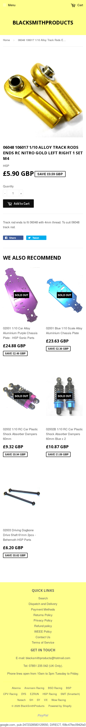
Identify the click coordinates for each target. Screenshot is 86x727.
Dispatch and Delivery (43, 604)
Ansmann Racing (34, 688)
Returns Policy (43, 615)
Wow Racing (58, 700)
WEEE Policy (43, 631)
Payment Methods (43, 609)
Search (43, 598)
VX (46, 700)
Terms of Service (43, 642)
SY (38, 700)
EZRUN (34, 694)
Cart (80, 5)
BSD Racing (55, 688)
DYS (23, 694)
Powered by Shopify (60, 706)
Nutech (21, 700)
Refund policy (43, 626)
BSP (68, 688)
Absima (16, 688)
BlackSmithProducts (43, 22)
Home (6, 40)
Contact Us (43, 637)
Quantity (8, 186)
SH (31, 700)
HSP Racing (50, 694)
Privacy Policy (43, 620)
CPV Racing (10, 694)
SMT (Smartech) (70, 694)
